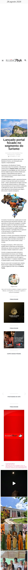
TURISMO (17, 154)
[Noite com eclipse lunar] (14, 483)
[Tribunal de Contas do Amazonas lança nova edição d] (14, 510)
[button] (3, 60)
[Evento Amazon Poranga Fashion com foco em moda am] (14, 537)
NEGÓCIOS (12, 154)
